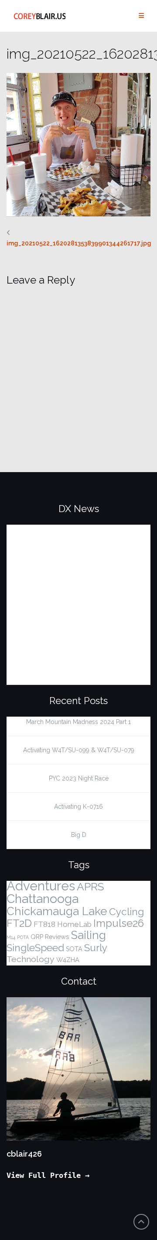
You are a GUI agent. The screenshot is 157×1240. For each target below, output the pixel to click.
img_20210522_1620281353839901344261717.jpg (79, 243)
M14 (11, 937)
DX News (78, 508)
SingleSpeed (35, 947)
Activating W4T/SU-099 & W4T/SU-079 (78, 750)
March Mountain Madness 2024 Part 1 (78, 721)
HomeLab (74, 924)
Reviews (57, 936)
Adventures (41, 885)
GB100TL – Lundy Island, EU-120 (78, 530)
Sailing (88, 935)
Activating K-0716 (78, 806)
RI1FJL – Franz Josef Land (63, 662)
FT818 (44, 924)
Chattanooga (42, 898)
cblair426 (24, 1153)
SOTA (74, 948)
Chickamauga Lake (57, 911)
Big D (78, 834)
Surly (95, 947)
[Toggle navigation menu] (141, 15)
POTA (23, 937)
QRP (37, 936)
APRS (90, 886)
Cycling (126, 911)
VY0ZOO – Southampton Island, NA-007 (77, 628)
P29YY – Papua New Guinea (69, 596)
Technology (31, 959)
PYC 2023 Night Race (79, 778)
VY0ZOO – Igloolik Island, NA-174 (72, 562)
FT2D (19, 923)
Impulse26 (118, 923)
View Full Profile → (48, 1175)
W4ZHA (67, 959)
